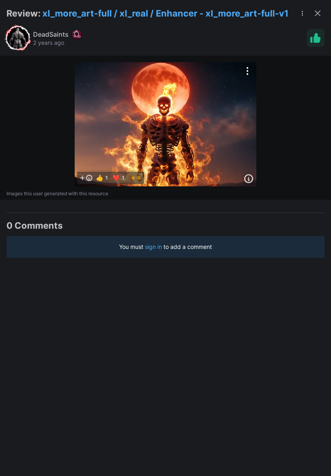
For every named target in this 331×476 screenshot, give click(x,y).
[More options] (247, 71)
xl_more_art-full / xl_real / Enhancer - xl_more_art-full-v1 (165, 13)
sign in (153, 246)
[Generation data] (249, 179)
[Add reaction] (86, 177)
